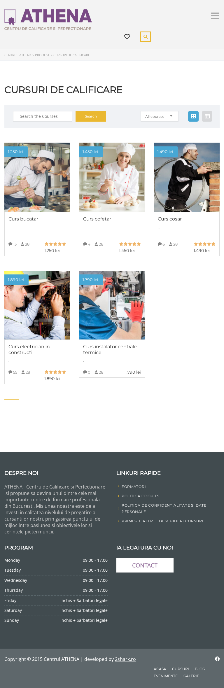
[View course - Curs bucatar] (37, 177)
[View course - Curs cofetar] (112, 177)
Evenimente (166, 676)
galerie (191, 676)
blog (200, 669)
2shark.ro (125, 659)
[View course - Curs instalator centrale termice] (112, 305)
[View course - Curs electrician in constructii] (37, 305)
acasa (160, 669)
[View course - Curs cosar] (187, 177)
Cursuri (180, 669)
